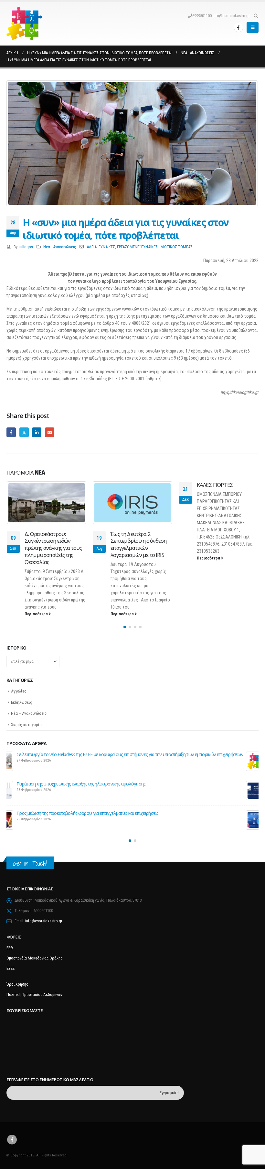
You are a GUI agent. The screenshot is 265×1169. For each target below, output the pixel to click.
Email (49, 432)
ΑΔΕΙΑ (92, 246)
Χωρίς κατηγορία (26, 724)
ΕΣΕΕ (10, 968)
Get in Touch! (30, 863)
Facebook (11, 432)
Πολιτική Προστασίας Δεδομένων (34, 994)
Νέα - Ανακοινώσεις (59, 246)
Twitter (24, 432)
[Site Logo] (24, 23)
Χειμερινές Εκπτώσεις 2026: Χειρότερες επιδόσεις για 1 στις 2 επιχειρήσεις (98, 813)
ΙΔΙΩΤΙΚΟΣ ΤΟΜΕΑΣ (176, 246)
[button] (256, 15)
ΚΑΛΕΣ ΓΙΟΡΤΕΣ (215, 484)
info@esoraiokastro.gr (231, 15)
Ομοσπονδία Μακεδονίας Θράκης (34, 958)
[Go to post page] (47, 502)
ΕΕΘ (9, 947)
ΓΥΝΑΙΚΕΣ (107, 246)
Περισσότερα (37, 613)
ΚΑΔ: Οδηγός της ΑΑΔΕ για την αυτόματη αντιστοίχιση (80, 784)
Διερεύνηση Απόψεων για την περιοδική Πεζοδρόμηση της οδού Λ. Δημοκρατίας (105, 754)
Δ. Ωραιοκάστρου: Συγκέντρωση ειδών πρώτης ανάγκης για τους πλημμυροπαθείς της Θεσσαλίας (53, 548)
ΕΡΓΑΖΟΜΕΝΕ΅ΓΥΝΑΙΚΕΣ (137, 246)
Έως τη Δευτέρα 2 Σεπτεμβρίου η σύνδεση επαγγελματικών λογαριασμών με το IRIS (138, 544)
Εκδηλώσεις (21, 702)
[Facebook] (238, 27)
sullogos (25, 246)
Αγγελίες (18, 691)
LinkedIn (36, 432)
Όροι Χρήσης (17, 984)
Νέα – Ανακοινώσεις (29, 713)
